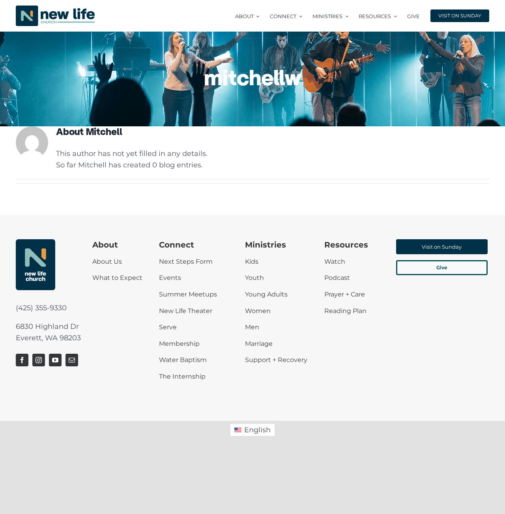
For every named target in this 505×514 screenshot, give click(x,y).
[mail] (71, 360)
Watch (334, 261)
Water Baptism (183, 360)
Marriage (259, 343)
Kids (251, 261)
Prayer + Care (344, 294)
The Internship (182, 376)
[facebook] (22, 360)
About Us (107, 261)
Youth (254, 277)
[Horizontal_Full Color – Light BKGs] (55, 9)
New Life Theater (185, 311)
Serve (168, 327)
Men (252, 327)
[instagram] (38, 360)
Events (170, 277)
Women (258, 311)
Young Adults (266, 294)
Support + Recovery (276, 360)
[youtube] (55, 360)
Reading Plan (345, 311)
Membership (179, 343)
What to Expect (117, 277)
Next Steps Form (186, 261)
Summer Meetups (188, 294)
